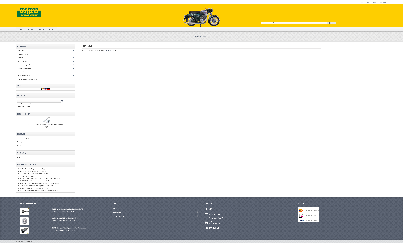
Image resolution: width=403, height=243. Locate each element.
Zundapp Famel (24, 54)
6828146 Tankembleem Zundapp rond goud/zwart (36, 186)
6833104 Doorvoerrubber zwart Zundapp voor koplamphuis (39, 183)
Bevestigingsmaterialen (27, 72)
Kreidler (22, 57)
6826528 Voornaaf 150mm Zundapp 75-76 (64, 218)
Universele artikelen (26, 68)
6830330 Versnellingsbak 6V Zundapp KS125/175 (67, 209)
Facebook (218, 228)
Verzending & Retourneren (26, 139)
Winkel (197, 36)
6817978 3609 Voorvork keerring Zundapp (34, 173)
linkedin (207, 228)
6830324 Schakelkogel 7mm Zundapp (32, 169)
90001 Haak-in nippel (27, 176)
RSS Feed (210, 228)
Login (368, 2)
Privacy (19, 142)
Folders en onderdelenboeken (29, 79)
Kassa (374, 2)
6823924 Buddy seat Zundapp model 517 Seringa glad (68, 228)
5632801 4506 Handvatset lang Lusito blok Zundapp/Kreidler (40, 178)
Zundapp (23, 50)
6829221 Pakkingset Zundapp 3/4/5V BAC (34, 188)
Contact (204, 36)
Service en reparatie (26, 65)
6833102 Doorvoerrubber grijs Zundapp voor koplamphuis (39, 190)
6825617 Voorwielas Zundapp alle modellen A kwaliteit (45, 125)
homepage (108, 51)
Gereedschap (23, 61)
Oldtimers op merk (25, 75)
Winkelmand (382, 2)
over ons (115, 209)
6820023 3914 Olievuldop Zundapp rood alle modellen (38, 181)
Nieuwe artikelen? (23, 114)
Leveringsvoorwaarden (120, 216)
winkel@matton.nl (214, 214)
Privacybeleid (117, 212)
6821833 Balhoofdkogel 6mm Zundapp (33, 171)
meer (72, 211)
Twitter (214, 228)
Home (362, 2)
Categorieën (30, 29)
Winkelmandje (22, 153)
